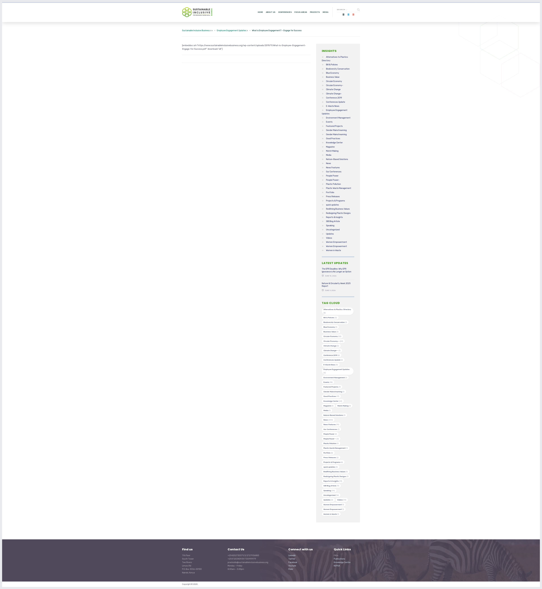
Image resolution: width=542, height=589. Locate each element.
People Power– (332, 180)
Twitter (291, 559)
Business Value (332, 77)
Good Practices (333, 138)
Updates (330, 234)
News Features (333, 167)
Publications (339, 559)
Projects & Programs (335, 201)
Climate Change (333, 89)
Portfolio (330, 192)
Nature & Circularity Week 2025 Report (336, 284)
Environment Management (338, 118)
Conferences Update (335, 102)
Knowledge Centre (342, 562)
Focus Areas (300, 12)
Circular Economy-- (333, 341)
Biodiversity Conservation (338, 69)
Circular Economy (334, 81)
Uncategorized (333, 229)
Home (260, 12)
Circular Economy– (334, 85)
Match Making (332, 151)
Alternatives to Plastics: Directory (337, 311)
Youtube (292, 566)
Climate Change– (334, 94)
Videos (329, 238)
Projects (315, 12)
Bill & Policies (332, 64)
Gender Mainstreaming (336, 130)
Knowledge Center (334, 142)
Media (325, 12)
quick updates (332, 205)
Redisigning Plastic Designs (338, 213)
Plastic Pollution (333, 184)
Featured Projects (334, 126)
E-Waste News (332, 106)
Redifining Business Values (338, 209)
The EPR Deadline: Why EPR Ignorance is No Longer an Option (336, 270)
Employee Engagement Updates (337, 371)
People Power (332, 176)
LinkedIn (292, 555)
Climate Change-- (332, 350)
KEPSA (337, 566)
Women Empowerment (336, 242)
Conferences (285, 12)
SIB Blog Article (333, 221)
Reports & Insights (334, 217)
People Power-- (331, 439)
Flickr (290, 569)
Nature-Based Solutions (337, 159)
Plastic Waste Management (338, 188)
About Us (270, 12)
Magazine (330, 147)
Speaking (330, 225)
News (328, 163)
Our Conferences (333, 172)
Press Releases (333, 196)
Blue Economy (332, 73)
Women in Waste (333, 250)
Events (329, 122)
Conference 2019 (334, 98)
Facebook (292, 562)
